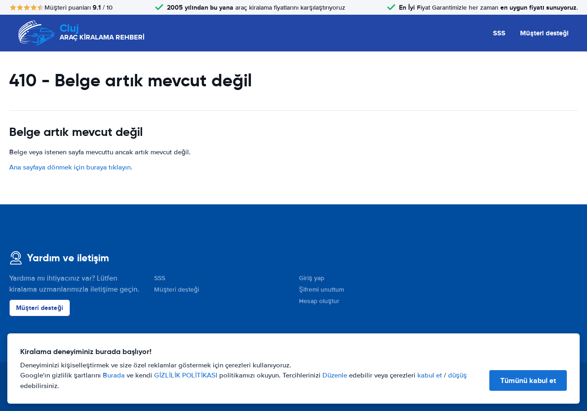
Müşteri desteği (544, 33)
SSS (499, 33)
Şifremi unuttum (321, 289)
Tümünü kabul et (528, 380)
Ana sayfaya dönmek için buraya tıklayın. (71, 167)
